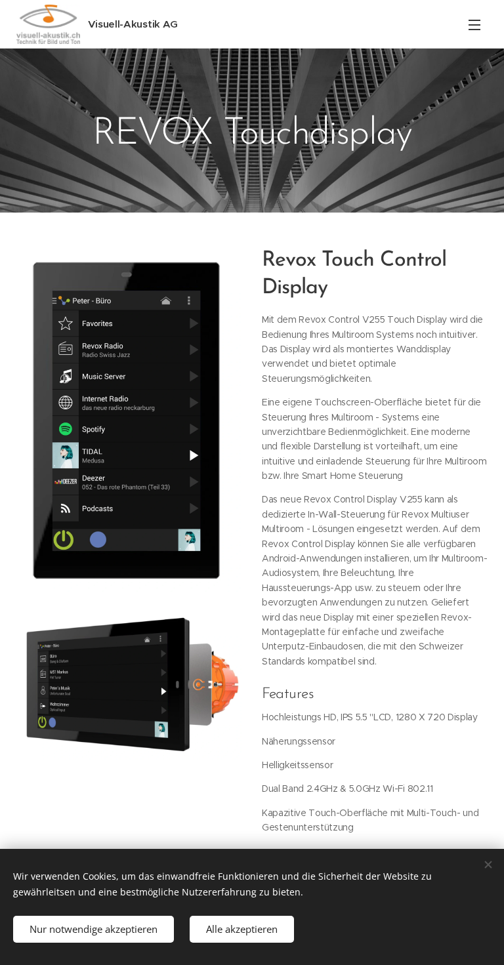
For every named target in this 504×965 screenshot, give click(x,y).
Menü (474, 24)
